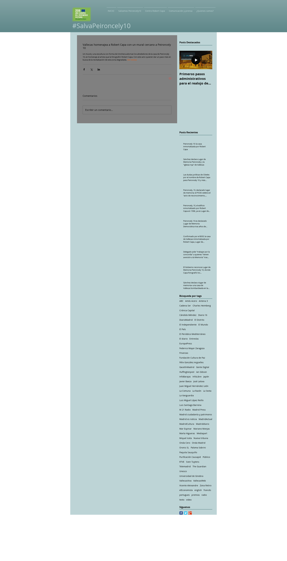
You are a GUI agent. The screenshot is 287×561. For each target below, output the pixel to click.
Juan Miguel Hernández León (193, 386)
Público (206, 457)
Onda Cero (184, 442)
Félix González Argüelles (191, 362)
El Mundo (203, 324)
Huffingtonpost (186, 372)
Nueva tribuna (201, 438)
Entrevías (194, 338)
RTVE (181, 461)
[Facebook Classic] (181, 513)
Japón (206, 376)
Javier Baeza (185, 381)
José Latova (198, 381)
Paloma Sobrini (198, 447)
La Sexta (207, 390)
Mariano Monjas (201, 428)
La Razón (196, 390)
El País (182, 329)
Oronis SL (184, 447)
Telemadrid (185, 466)
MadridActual (205, 419)
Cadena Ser (185, 305)
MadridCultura (186, 423)
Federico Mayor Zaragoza (191, 348)
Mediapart (202, 433)
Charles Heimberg (202, 305)
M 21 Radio (185, 409)
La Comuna (185, 390)
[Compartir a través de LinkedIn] (98, 69)
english (198, 490)
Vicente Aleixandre (188, 485)
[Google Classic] (190, 513)
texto (181, 499)
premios (195, 494)
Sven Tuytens (192, 461)
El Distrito (199, 319)
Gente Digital (202, 367)
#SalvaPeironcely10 (101, 25)
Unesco (183, 471)
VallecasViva (185, 480)
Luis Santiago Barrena (190, 405)
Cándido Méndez (187, 315)
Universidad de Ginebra (191, 476)
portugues (184, 494)
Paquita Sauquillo (188, 452)
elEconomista (186, 490)
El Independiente (188, 324)
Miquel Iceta (185, 438)
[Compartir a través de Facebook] (84, 69)
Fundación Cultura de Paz (192, 357)
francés (207, 490)
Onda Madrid (198, 442)
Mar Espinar (185, 428)
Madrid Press (199, 409)
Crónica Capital (187, 310)
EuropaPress (185, 343)
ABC (181, 301)
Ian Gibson (201, 372)
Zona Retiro (205, 485)
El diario (183, 338)
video (188, 499)
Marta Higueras (187, 433)
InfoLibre (197, 376)
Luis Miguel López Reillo (191, 400)
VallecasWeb (199, 480)
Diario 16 (202, 315)
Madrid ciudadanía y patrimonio (195, 414)
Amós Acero (191, 301)
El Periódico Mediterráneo (192, 334)
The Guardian (199, 466)
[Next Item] (207, 60)
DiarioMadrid (186, 319)
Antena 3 (203, 301)
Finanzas (183, 352)
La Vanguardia (186, 395)
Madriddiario (202, 423)
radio (204, 494)
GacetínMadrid (186, 367)
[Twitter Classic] (185, 513)
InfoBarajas (185, 376)
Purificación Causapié (190, 457)
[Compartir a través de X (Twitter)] (91, 69)
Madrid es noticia (188, 419)
